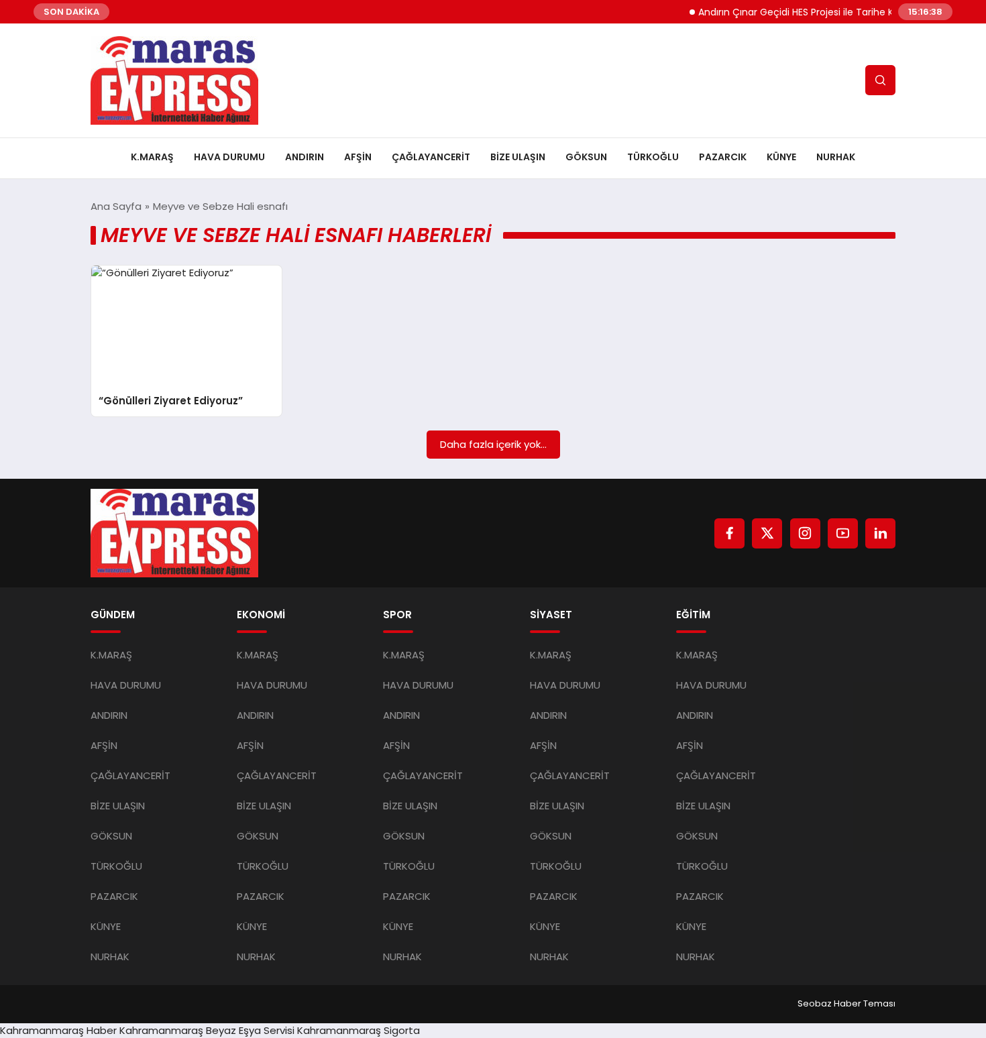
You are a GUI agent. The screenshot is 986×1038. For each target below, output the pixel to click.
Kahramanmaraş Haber (58, 1030)
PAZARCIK (723, 157)
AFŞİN (358, 157)
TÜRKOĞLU (653, 157)
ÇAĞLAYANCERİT (431, 157)
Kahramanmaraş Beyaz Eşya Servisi (206, 1030)
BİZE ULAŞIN (517, 157)
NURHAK (835, 157)
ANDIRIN (304, 157)
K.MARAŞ (152, 157)
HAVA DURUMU (229, 157)
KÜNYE (781, 157)
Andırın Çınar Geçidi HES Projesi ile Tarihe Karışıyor (800, 12)
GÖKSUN (586, 157)
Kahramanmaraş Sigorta (358, 1030)
